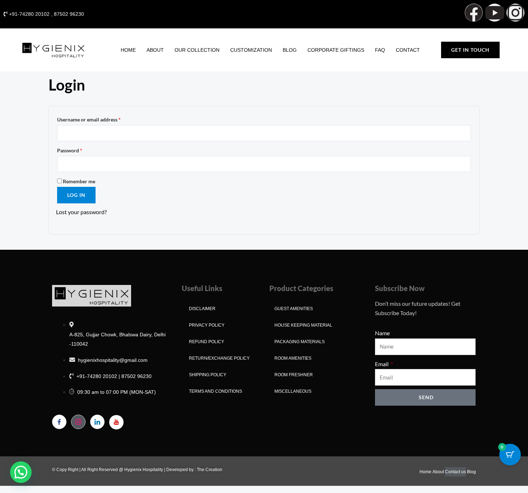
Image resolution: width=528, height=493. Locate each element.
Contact (408, 50)
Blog (290, 50)
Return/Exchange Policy (219, 358)
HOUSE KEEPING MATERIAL (303, 325)
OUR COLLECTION (197, 50)
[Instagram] (78, 422)
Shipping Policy (207, 374)
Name (382, 333)
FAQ (380, 50)
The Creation (209, 469)
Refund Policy (206, 341)
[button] (21, 472)
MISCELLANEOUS (292, 391)
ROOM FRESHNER (293, 374)
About (155, 50)
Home (128, 50)
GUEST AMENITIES (293, 308)
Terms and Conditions (215, 391)
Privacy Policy (206, 325)
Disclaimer (202, 308)
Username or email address (99, 119)
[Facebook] (59, 422)
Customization (251, 50)
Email (382, 363)
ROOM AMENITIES (292, 358)
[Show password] (465, 164)
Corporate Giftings (335, 50)
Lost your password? (81, 211)
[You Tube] (116, 422)
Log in (76, 195)
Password (79, 149)
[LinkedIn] (97, 422)
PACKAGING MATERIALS (299, 341)
